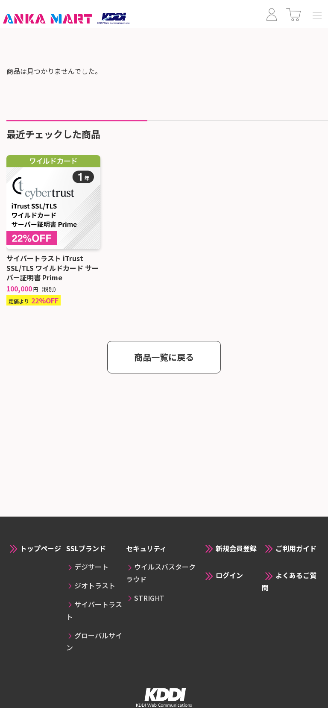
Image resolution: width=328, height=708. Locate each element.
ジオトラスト (94, 585)
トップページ (40, 548)
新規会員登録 (236, 548)
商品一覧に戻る (164, 357)
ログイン (229, 575)
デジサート (91, 566)
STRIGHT (149, 598)
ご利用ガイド (295, 548)
